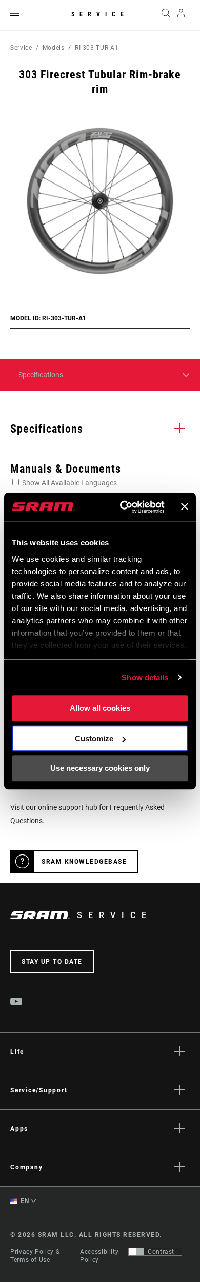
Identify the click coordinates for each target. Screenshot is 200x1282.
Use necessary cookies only (100, 768)
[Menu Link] (14, 15)
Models (54, 47)
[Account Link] (181, 15)
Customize (94, 738)
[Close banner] (184, 507)
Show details (145, 677)
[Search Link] (165, 15)
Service (100, 14)
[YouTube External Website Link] (16, 1002)
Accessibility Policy (99, 1256)
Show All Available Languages (69, 483)
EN (24, 1201)
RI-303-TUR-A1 (96, 47)
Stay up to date (52, 961)
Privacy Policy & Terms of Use (34, 1256)
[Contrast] (136, 1251)
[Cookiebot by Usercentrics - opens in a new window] (123, 507)
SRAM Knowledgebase (84, 861)
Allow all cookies (100, 708)
